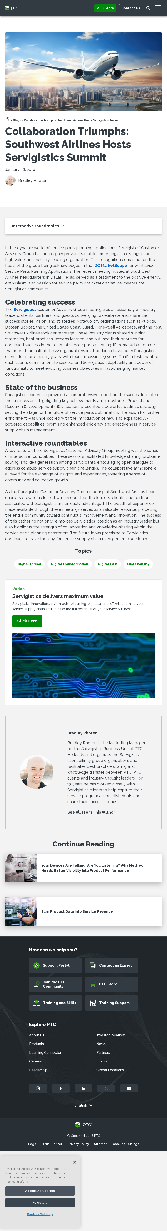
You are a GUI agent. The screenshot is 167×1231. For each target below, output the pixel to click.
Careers (35, 1061)
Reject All (40, 1202)
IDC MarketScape (110, 265)
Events (102, 1061)
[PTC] (83, 1125)
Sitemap (100, 1144)
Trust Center (52, 1144)
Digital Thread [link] (29, 564)
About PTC (38, 1035)
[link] (27, 621)
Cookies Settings (126, 1144)
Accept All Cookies (40, 1190)
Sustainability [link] (138, 564)
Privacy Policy (78, 1144)
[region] (40, 1192)
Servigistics (25, 309)
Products (36, 1044)
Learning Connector (45, 1053)
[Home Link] (7, 120)
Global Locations (110, 1070)
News (101, 1044)
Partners (103, 1053)
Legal (32, 1144)
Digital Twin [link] (107, 564)
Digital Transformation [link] (69, 564)
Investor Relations (111, 1035)
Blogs (17, 120)
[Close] (75, 1162)
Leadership (38, 1070)
